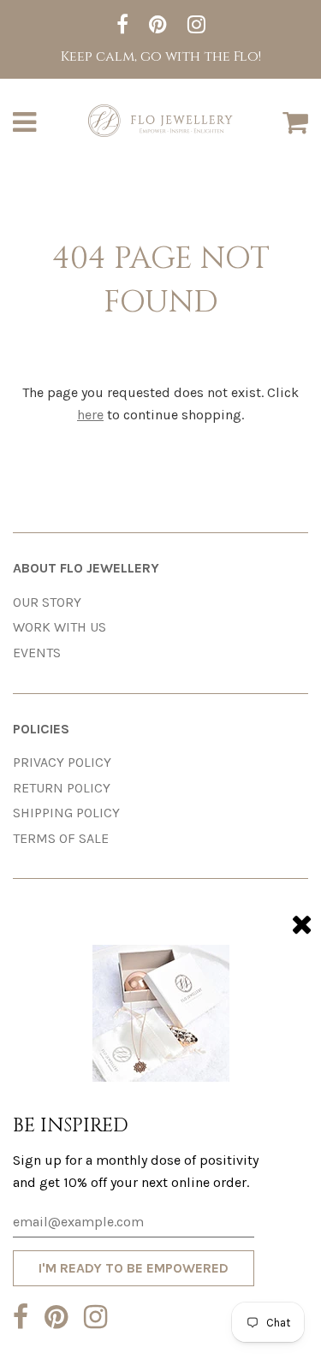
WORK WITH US (59, 627)
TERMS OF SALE (61, 838)
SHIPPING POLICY (66, 812)
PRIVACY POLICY (62, 762)
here (90, 415)
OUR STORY (47, 602)
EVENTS (37, 652)
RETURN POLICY (61, 788)
